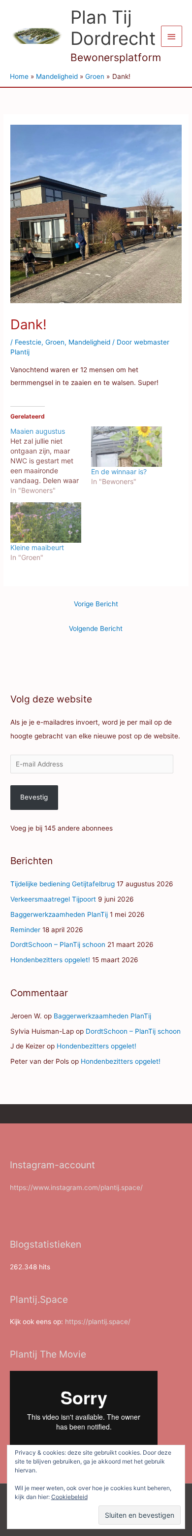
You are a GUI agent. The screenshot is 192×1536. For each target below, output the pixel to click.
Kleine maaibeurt (37, 547)
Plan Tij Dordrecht (113, 28)
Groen (54, 342)
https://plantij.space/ (97, 1322)
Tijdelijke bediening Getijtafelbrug (62, 884)
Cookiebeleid (69, 1497)
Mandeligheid (89, 342)
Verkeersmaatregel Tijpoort (53, 899)
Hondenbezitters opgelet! (50, 960)
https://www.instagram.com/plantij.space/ (76, 1187)
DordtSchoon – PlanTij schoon (57, 944)
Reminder (25, 930)
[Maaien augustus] (50, 460)
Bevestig (34, 797)
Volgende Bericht (96, 628)
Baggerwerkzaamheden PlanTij (59, 914)
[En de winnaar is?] (126, 446)
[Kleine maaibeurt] (45, 522)
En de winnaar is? (119, 471)
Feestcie (28, 342)
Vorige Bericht (96, 604)
